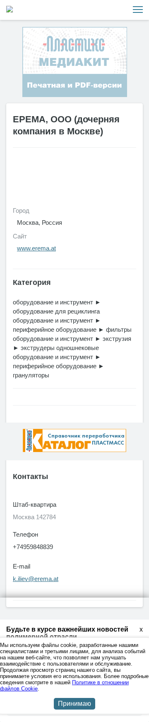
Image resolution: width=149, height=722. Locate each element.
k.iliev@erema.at (35, 578)
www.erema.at (36, 248)
